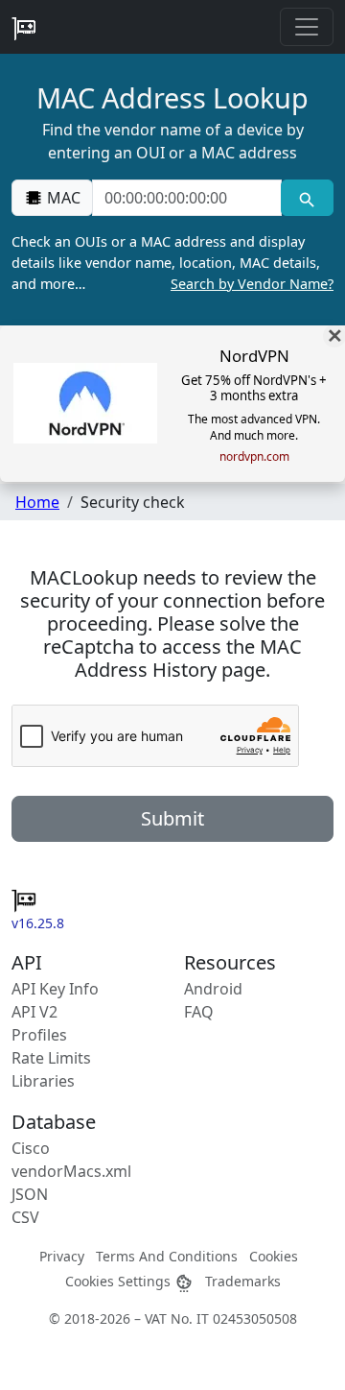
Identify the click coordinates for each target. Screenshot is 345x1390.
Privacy (61, 1256)
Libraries (43, 1080)
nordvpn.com (254, 457)
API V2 (35, 1011)
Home (37, 502)
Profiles (39, 1034)
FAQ (199, 1011)
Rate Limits (51, 1057)
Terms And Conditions (167, 1256)
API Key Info (55, 988)
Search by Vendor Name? (252, 284)
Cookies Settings (119, 1281)
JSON (30, 1194)
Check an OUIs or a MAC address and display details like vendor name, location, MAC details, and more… (173, 262)
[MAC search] (307, 198)
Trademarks (243, 1281)
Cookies (273, 1256)
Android (213, 988)
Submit (172, 818)
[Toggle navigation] (307, 27)
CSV (25, 1217)
